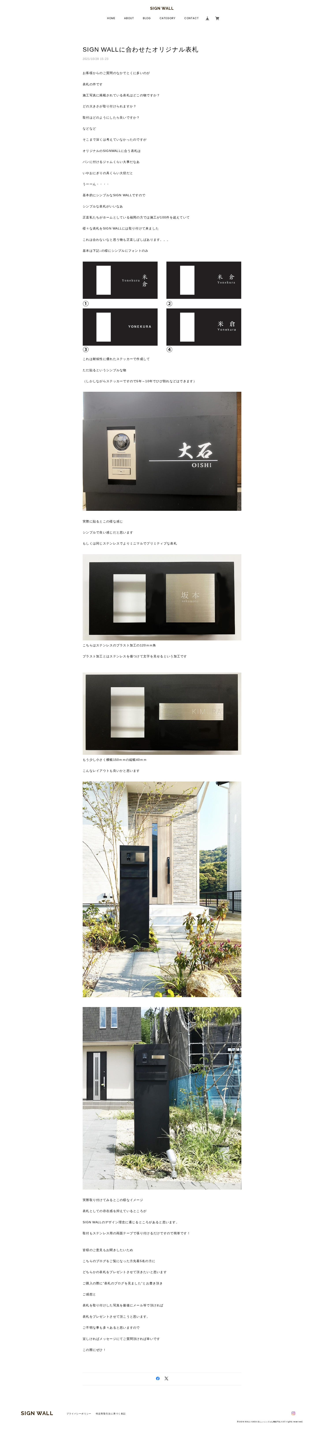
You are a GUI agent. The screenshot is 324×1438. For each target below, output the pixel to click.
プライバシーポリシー (79, 1413)
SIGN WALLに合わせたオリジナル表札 (140, 49)
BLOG (147, 18)
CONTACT (191, 18)
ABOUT (129, 18)
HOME (111, 18)
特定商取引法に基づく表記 (111, 1413)
